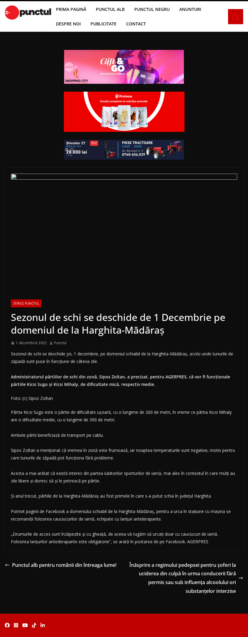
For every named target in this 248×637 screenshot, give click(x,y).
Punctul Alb (110, 9)
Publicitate (103, 24)
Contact (136, 24)
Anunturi (190, 9)
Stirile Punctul (26, 303)
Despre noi (68, 24)
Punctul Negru (152, 9)
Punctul (60, 342)
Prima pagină (71, 9)
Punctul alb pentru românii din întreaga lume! (64, 565)
